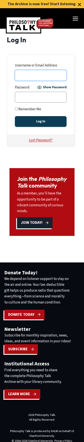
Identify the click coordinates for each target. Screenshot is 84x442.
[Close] (79, 4)
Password (22, 87)
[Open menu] (75, 18)
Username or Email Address (36, 65)
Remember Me (29, 109)
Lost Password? (41, 140)
